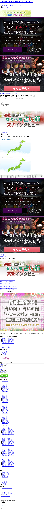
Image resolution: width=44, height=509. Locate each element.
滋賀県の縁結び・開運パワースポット (8, 448)
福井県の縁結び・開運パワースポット (8, 441)
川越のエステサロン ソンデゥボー (7, 493)
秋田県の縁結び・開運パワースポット (8, 430)
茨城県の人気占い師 (5, 391)
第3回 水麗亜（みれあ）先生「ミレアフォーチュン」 (8, 286)
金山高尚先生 (4, 475)
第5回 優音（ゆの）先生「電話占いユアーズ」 (7, 283)
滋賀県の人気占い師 (5, 402)
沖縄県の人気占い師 (5, 423)
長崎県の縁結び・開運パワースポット (8, 464)
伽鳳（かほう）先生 (5, 477)
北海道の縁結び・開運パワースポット (8, 338)
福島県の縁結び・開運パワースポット (8, 432)
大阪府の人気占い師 (5, 399)
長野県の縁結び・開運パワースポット (8, 443)
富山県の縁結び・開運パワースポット (8, 440)
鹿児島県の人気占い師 (5, 422)
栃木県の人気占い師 (5, 392)
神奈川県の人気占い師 (5, 388)
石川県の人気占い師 (5, 395)
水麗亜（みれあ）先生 (5, 474)
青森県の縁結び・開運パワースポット (8, 427)
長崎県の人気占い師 (5, 418)
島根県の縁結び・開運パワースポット (8, 455)
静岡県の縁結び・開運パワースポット (8, 445)
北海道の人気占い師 (5, 381)
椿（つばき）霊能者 (5, 472)
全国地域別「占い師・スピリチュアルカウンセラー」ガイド (11, 5)
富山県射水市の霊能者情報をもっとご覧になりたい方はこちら (10, 93)
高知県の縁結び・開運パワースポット (8, 461)
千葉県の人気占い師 (5, 389)
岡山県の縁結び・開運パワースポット (8, 456)
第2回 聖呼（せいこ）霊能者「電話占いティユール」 (8, 288)
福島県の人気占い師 (5, 386)
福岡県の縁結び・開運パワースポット (8, 346)
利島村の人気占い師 (3, 369)
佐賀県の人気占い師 (5, 417)
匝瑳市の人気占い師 (3, 364)
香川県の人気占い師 (5, 409)
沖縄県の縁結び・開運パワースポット (8, 347)
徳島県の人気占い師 (5, 411)
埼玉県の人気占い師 (5, 390)
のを (3, 108)
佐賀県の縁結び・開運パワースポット (8, 463)
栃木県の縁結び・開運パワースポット (8, 434)
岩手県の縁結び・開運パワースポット (8, 428)
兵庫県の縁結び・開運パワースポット (8, 451)
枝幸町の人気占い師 (3, 371)
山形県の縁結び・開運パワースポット (8, 431)
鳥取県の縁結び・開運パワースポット (8, 454)
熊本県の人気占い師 (5, 419)
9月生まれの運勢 (4, 353)
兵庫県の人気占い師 (5, 400)
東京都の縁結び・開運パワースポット (8, 339)
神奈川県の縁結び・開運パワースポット (8, 340)
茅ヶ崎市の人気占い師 (4, 366)
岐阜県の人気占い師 (5, 406)
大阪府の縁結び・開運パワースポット (8, 342)
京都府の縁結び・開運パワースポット (8, 343)
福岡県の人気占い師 (5, 416)
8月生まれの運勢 (4, 354)
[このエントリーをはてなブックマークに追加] (2, 505)
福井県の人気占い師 (5, 398)
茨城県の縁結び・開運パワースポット (8, 433)
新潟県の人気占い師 (5, 396)
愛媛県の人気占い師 (5, 408)
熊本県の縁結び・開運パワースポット (8, 465)
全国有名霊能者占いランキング (7, 488)
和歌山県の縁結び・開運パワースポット (8, 453)
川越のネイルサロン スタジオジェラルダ (8, 494)
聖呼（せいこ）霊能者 (5, 473)
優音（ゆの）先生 (5, 476)
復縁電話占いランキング (6, 491)
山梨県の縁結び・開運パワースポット (8, 442)
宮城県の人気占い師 (5, 384)
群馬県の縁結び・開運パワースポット (8, 435)
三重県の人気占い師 (5, 407)
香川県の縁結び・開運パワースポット (8, 459)
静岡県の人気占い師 (5, 405)
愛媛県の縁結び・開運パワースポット (8, 460)
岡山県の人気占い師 (5, 412)
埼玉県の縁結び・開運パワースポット (8, 341)
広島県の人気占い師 (5, 413)
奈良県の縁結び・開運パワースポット (8, 452)
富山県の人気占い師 (5, 7)
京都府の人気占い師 (5, 401)
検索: (1, 362)
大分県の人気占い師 (5, 420)
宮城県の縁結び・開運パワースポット (8, 429)
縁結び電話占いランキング (6, 492)
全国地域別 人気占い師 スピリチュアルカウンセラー (16, 2)
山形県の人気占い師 (5, 385)
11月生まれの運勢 (5, 351)
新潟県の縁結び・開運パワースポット (8, 439)
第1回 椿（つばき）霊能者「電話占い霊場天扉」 (8, 289)
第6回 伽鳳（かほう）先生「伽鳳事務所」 (7, 281)
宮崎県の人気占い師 (5, 421)
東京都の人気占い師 (5, 387)
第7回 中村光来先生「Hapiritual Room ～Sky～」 (7, 280)
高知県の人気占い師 (5, 410)
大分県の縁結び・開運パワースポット (8, 466)
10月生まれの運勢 (5, 352)
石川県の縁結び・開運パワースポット (8, 444)
